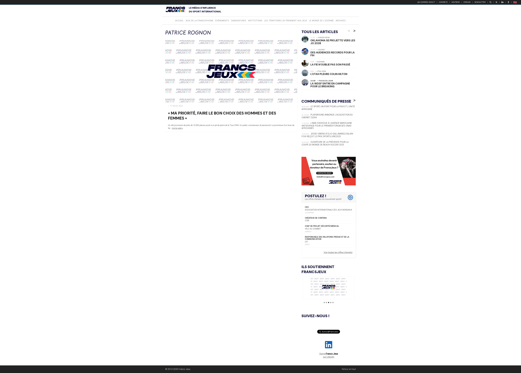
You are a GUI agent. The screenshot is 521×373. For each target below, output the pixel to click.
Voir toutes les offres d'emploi (338, 252)
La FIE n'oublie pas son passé (330, 64)
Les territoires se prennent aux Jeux (285, 21)
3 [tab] (328, 302)
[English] (515, 2)
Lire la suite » (177, 128)
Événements (222, 21)
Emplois (467, 2)
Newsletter (480, 2)
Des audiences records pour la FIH (332, 54)
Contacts (443, 2)
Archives (341, 21)
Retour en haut (349, 369)
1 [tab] (324, 302)
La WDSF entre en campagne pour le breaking (330, 85)
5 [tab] (332, 302)
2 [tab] (326, 302)
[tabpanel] (328, 287)
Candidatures (238, 21)
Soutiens (456, 2)
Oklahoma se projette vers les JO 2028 (332, 42)
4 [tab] (330, 302)
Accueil (179, 21)
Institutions (255, 21)
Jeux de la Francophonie (199, 21)
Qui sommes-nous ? (426, 2)
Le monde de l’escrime (321, 21)
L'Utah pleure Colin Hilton (328, 74)
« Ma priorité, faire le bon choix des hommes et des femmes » (222, 116)
